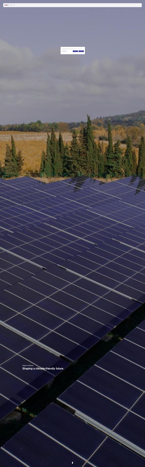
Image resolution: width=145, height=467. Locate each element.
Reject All (75, 51)
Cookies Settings (64, 51)
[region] (72, 50)
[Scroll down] (72, 463)
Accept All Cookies (81, 51)
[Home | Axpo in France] (6, 5)
